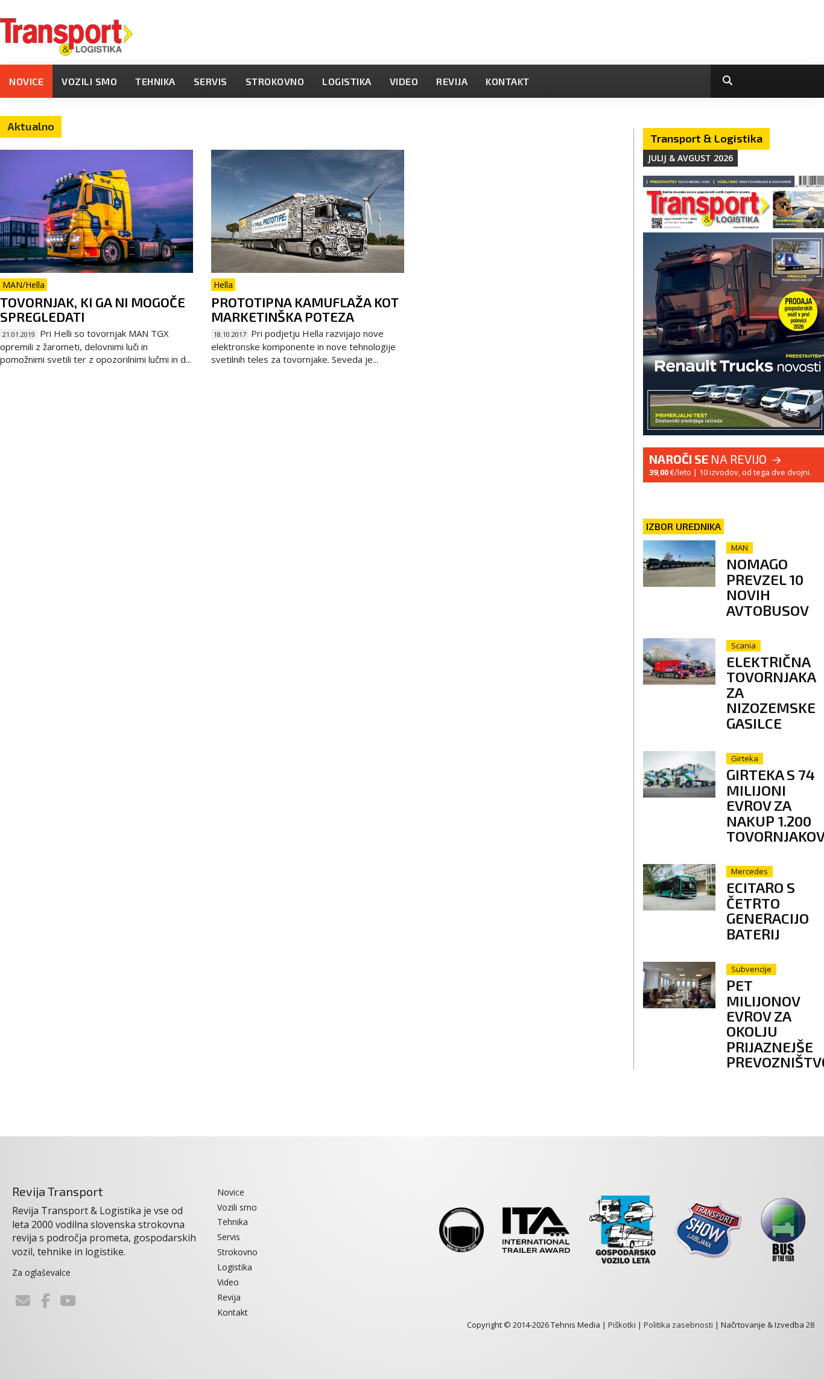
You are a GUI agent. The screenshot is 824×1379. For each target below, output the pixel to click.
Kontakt (508, 81)
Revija (451, 81)
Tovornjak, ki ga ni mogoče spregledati (92, 309)
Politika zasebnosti (678, 1324)
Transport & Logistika (706, 138)
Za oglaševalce (41, 1272)
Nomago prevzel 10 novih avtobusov (767, 586)
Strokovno (275, 81)
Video (404, 81)
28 (810, 1324)
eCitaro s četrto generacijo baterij (767, 910)
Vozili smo (89, 81)
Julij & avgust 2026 (690, 158)
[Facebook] (45, 1300)
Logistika (347, 81)
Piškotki (622, 1324)
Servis (210, 81)
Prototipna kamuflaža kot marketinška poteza (305, 309)
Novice (26, 81)
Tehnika (155, 81)
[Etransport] (66, 35)
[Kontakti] (23, 1300)
